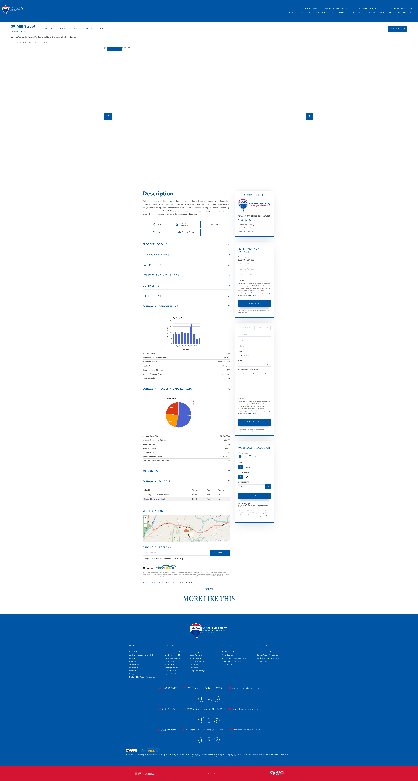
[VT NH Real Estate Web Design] (277, 774)
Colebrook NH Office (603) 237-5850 (401, 8)
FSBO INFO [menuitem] (194, 664)
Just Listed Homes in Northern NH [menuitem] (141, 655)
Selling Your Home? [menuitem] (171, 671)
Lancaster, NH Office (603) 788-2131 (368, 8)
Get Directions (219, 553)
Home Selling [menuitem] (194, 652)
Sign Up (316, 9)
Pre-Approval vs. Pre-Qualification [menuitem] (176, 652)
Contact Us (241, 231)
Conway (173, 583)
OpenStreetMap (218, 540)
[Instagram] (217, 699)
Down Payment (244, 472)
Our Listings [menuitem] (321, 12)
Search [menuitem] (292, 12)
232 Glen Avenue (204, 688)
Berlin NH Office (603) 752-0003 (336, 8)
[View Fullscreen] (145, 525)
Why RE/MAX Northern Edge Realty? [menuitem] (234, 658)
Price (240, 463)
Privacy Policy (252, 295)
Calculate (254, 496)
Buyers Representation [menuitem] (172, 658)
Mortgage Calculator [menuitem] (172, 668)
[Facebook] (201, 699)
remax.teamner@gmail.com (245, 688)
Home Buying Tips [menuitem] (171, 664)
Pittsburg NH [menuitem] (133, 674)
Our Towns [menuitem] (357, 12)
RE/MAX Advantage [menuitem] (404, 12)
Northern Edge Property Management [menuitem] (142, 677)
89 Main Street (204, 709)
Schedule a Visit (262, 328)
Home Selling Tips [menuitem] (171, 674)
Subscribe (254, 304)
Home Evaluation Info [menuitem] (197, 661)
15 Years (254, 456)
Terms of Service (247, 431)
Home (145, 583)
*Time (240, 360)
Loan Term (243, 453)
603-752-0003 (247, 220)
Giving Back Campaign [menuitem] (197, 671)
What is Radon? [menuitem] (195, 668)
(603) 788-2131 (169, 709)
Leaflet (210, 540)
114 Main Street (204, 730)
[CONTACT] (397, 29)
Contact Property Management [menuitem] (267, 655)
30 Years (244, 456)
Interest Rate (243, 482)
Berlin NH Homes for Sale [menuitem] (138, 652)
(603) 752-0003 (170, 688)
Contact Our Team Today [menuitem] (265, 652)
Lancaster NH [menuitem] (133, 668)
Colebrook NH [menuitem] (134, 664)
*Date (240, 351)
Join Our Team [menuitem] (227, 664)
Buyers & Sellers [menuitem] (339, 12)
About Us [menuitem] (371, 12)
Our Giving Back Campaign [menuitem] (231, 661)
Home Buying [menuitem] (169, 661)
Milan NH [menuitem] (132, 671)
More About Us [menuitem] (227, 655)
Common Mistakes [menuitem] (196, 658)
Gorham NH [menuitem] (133, 661)
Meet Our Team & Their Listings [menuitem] (233, 652)
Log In (308, 9)
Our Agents (250, 231)
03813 (180, 583)
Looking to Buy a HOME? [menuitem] (173, 655)
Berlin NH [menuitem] (132, 658)
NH (159, 583)
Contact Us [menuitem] (385, 12)
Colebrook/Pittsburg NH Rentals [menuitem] (268, 658)
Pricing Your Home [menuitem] (196, 655)
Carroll (165, 583)
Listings (152, 583)
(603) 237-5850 (168, 730)
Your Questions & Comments (248, 370)
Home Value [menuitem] (305, 12)
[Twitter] (209, 699)
